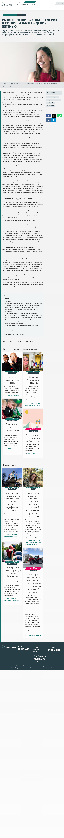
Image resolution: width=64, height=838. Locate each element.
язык (39, 635)
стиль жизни (33, 544)
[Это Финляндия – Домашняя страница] (7, 4)
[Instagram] (57, 650)
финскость (50, 105)
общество (55, 97)
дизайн (30, 540)
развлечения (14, 536)
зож (48, 97)
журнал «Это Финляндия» (51, 93)
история (9, 534)
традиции (6, 538)
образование (10, 448)
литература (34, 453)
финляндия (50, 103)
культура (14, 534)
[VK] (54, 650)
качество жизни (29, 542)
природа (27, 544)
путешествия (7, 600)
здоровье (35, 540)
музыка (36, 635)
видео (8, 598)
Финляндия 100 (29, 405)
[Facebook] (49, 650)
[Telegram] (59, 650)
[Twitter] (52, 650)
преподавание (14, 450)
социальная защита (53, 100)
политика (30, 403)
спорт (5, 602)
